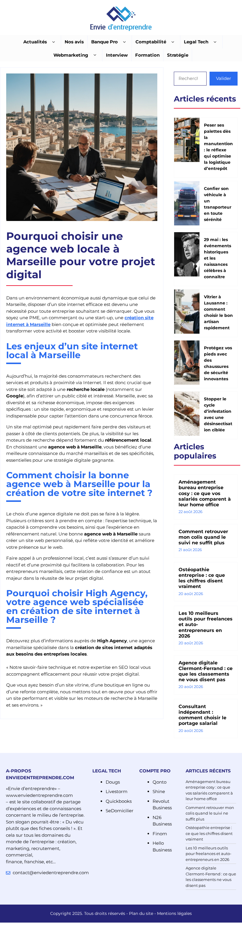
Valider (223, 78)
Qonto (159, 782)
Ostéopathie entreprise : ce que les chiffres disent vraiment (202, 578)
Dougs (113, 782)
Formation (147, 55)
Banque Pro (104, 42)
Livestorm (116, 791)
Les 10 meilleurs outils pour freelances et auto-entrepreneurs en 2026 (208, 854)
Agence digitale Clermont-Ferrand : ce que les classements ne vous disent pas (206, 671)
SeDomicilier (119, 810)
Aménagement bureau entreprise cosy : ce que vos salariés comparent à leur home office (205, 493)
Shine (159, 791)
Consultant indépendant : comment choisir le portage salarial (202, 715)
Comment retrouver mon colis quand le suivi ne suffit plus (203, 537)
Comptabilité (150, 42)
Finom (160, 833)
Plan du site (141, 913)
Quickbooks (119, 801)
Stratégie (177, 55)
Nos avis (74, 42)
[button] (53, 42)
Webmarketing (70, 55)
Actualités (35, 42)
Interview (117, 55)
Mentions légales (174, 913)
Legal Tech (196, 42)
